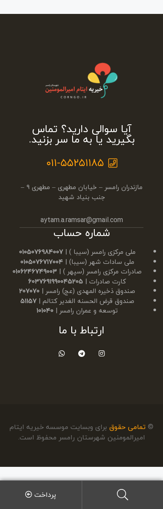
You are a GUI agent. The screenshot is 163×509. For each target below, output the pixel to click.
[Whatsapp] (61, 353)
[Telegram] (81, 353)
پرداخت (44, 495)
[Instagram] (101, 353)
